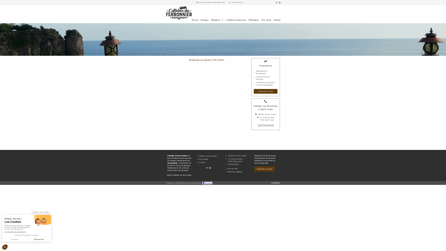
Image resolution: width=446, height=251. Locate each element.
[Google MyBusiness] (279, 3)
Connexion (275, 183)
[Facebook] (276, 3)
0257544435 (266, 125)
